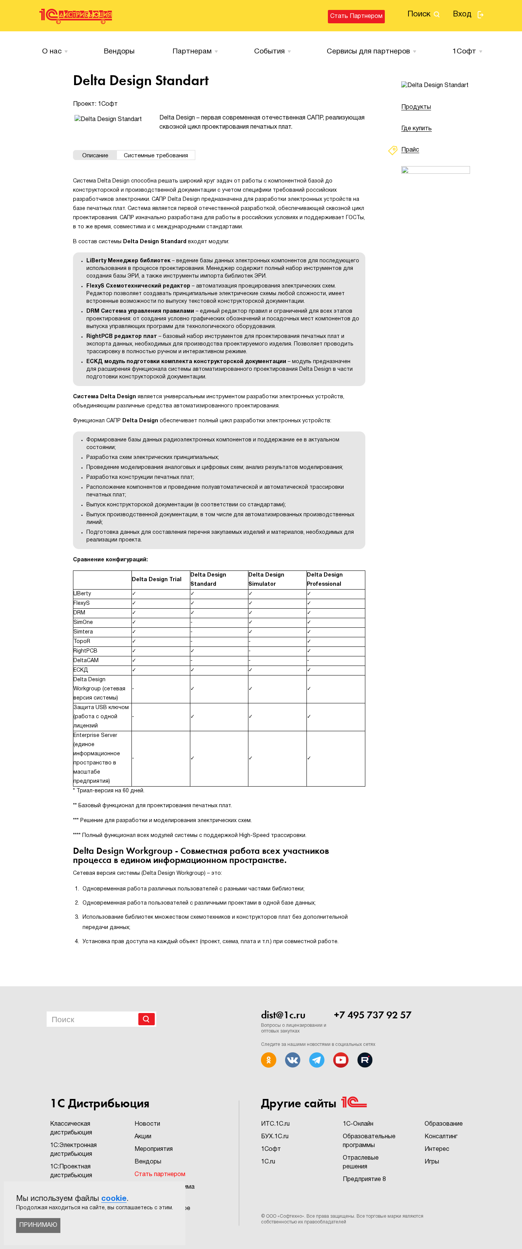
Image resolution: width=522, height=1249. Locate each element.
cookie (113, 1199)
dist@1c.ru (283, 1015)
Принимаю (38, 1225)
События (269, 51)
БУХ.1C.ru (275, 1136)
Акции (143, 1136)
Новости (147, 1124)
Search (146, 1019)
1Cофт (464, 51)
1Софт (271, 1149)
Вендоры (119, 51)
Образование (444, 1124)
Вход (462, 14)
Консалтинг (441, 1136)
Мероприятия (154, 1149)
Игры (432, 1162)
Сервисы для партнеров (368, 51)
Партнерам (192, 51)
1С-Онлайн (358, 1124)
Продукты (416, 107)
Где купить (416, 128)
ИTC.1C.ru (275, 1124)
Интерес (437, 1149)
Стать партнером (356, 16)
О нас (52, 51)
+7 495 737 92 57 (373, 1015)
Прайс (410, 150)
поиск (419, 14)
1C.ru (268, 1162)
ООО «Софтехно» (285, 1216)
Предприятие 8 (364, 1179)
